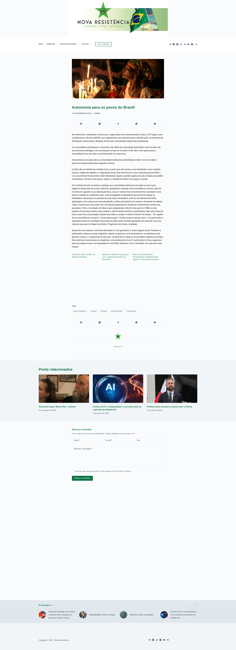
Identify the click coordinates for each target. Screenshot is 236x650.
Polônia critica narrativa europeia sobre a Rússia (169, 407)
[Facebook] (188, 44)
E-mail (108, 440)
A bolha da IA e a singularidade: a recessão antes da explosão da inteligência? (183, 615)
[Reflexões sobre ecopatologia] (123, 614)
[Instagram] (192, 44)
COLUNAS (85, 44)
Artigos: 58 (118, 346)
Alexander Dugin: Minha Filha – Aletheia (57, 407)
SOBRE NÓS (50, 44)
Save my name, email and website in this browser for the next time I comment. (103, 471)
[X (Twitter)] (174, 44)
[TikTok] (181, 44)
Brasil (93, 311)
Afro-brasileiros (80, 311)
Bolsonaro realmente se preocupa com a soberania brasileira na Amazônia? (115, 256)
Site (138, 440)
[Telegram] (170, 44)
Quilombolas (116, 311)
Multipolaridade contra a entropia (102, 615)
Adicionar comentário (83, 449)
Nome (77, 440)
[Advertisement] (118, 281)
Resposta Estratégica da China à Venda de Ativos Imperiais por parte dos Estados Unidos (62, 615)
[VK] (185, 44)
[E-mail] (155, 124)
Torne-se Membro (103, 44)
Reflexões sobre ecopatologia (141, 615)
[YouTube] (177, 44)
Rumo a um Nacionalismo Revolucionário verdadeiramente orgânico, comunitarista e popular (146, 256)
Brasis (104, 311)
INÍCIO (41, 44)
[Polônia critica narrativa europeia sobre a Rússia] (172, 388)
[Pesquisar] (196, 44)
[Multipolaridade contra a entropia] (83, 614)
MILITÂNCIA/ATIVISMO (68, 44)
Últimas (97, 113)
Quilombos (131, 311)
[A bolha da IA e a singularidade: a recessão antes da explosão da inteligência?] (118, 388)
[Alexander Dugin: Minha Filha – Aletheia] (64, 388)
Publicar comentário (82, 478)
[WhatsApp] (136, 124)
